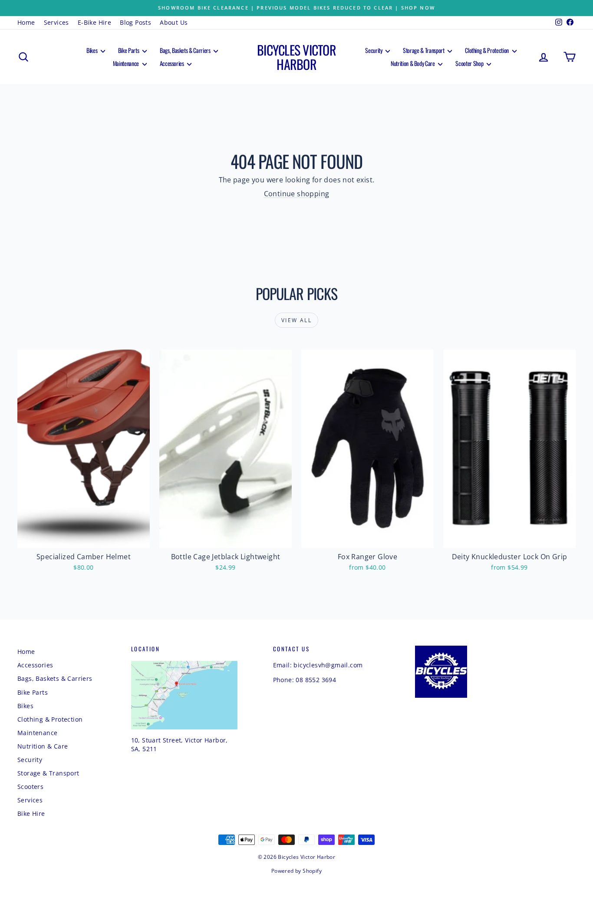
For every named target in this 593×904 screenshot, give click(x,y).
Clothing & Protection (487, 50)
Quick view (83, 538)
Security (374, 50)
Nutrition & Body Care (413, 63)
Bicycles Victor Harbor (296, 57)
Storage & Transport (424, 50)
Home (26, 22)
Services (56, 22)
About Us (174, 22)
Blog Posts (135, 22)
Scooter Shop (469, 63)
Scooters (30, 786)
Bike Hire (31, 813)
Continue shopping (296, 193)
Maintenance (126, 63)
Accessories (172, 63)
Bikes (92, 50)
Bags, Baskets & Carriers (185, 50)
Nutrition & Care (42, 746)
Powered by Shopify (296, 870)
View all (296, 320)
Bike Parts (129, 50)
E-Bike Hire (94, 22)
